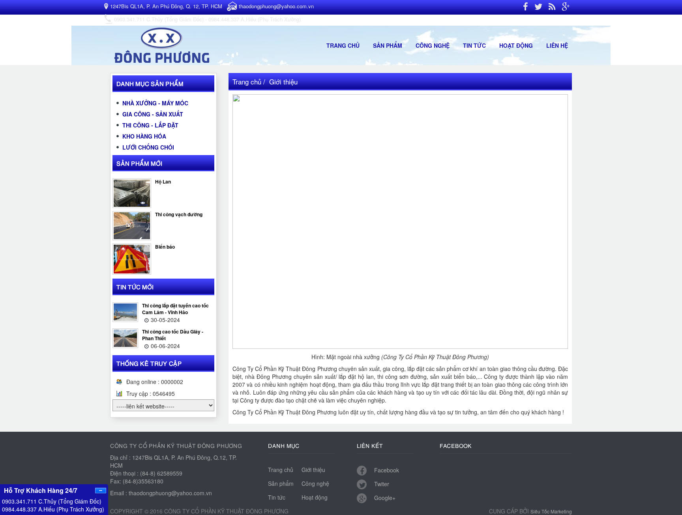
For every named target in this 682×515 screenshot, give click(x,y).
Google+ (384, 498)
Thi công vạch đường (178, 214)
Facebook (386, 470)
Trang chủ (343, 45)
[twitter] (538, 7)
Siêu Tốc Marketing (551, 511)
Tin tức (474, 45)
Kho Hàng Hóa (144, 136)
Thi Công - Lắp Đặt (150, 125)
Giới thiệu (313, 470)
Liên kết (370, 445)
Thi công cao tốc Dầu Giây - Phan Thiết (172, 335)
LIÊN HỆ (557, 45)
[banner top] (163, 44)
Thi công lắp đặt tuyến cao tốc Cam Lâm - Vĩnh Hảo (175, 309)
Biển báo (165, 246)
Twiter (381, 484)
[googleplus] (565, 7)
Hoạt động (516, 45)
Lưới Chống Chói (148, 147)
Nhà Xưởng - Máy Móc (155, 103)
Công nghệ (433, 45)
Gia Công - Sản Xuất (152, 114)
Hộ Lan (163, 181)
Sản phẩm (387, 45)
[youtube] (552, 7)
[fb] (525, 7)
